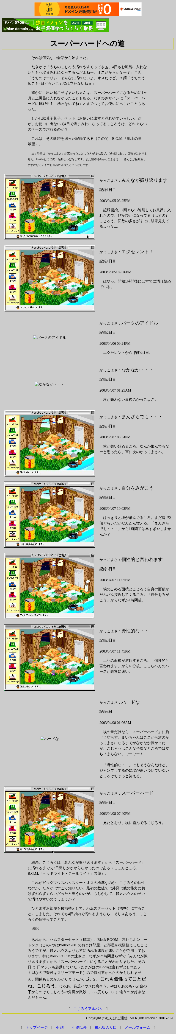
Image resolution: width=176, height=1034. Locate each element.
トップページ (37, 1027)
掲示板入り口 (106, 1027)
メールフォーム (137, 1027)
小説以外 (79, 1027)
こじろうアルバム (88, 1009)
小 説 (60, 1027)
